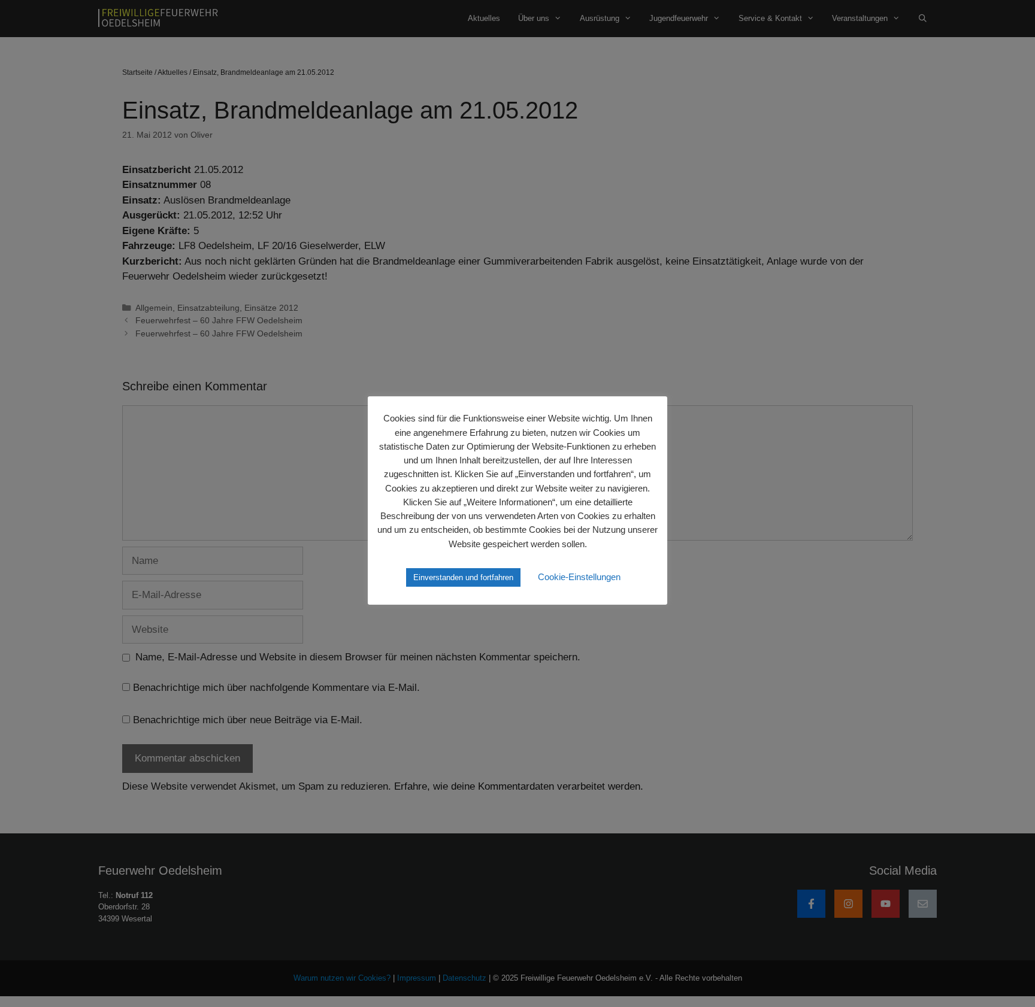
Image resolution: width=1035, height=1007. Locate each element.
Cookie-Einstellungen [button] (579, 577)
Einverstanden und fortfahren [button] (463, 577)
